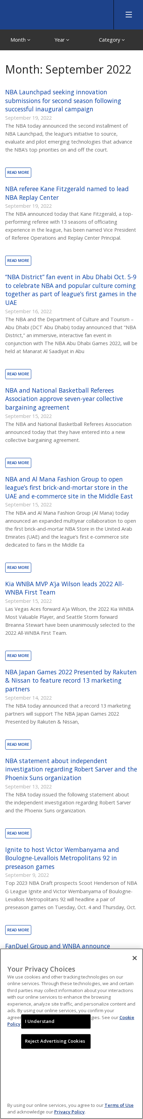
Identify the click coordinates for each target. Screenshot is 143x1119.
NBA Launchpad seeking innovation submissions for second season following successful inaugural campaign (63, 100)
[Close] (134, 958)
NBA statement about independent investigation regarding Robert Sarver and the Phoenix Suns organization (71, 769)
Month (18, 39)
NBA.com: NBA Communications (52, 13)
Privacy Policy (69, 1112)
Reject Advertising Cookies (55, 1041)
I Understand (40, 1021)
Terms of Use (119, 1105)
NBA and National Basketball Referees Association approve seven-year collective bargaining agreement (64, 398)
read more (18, 172)
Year (60, 39)
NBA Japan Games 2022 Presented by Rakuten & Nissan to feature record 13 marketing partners (71, 680)
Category (110, 39)
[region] (71, 1033)
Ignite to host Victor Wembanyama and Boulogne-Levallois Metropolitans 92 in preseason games (62, 858)
